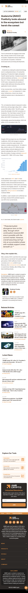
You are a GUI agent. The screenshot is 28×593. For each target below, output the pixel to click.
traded (11, 263)
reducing (20, 78)
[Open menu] (2, 6)
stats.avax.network (16, 174)
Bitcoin (16, 332)
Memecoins (17, 310)
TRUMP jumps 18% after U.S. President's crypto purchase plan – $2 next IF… (20, 314)
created (10, 91)
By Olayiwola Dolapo (20, 339)
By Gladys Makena (19, 318)
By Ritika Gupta (18, 328)
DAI (18, 178)
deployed (23, 153)
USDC (13, 178)
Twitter (15, 215)
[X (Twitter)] (11, 292)
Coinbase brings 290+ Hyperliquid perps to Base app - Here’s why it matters (20, 346)
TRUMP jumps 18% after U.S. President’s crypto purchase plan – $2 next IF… (13, 361)
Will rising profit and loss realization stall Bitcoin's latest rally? (21, 335)
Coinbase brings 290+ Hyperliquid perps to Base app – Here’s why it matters (13, 389)
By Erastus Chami (6, 402)
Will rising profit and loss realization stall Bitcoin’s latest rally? (14, 380)
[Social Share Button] (26, 587)
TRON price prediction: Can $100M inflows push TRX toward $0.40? (12, 399)
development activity (15, 265)
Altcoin (17, 342)
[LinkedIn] (14, 292)
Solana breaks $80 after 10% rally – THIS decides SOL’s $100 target (21, 325)
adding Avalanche (12, 190)
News (16, 321)
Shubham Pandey (12, 32)
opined (22, 219)
